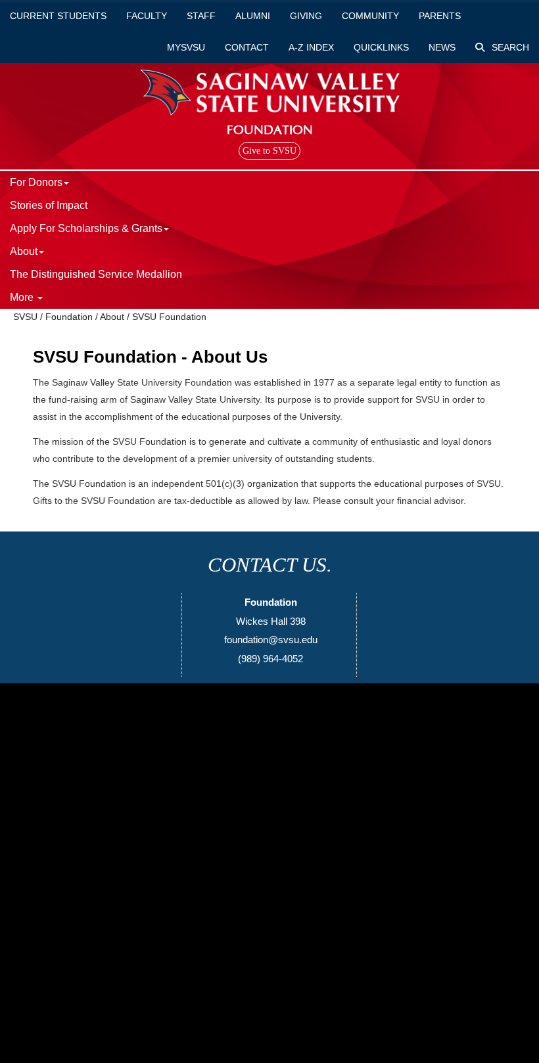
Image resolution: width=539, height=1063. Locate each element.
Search (509, 47)
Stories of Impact (48, 205)
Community (370, 16)
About (112, 316)
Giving (306, 16)
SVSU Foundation (169, 316)
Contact (247, 47)
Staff (201, 16)
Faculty (146, 16)
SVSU (25, 316)
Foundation (69, 316)
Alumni (252, 16)
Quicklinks (381, 47)
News (442, 47)
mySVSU (186, 47)
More (23, 297)
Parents (440, 16)
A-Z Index (311, 47)
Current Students (58, 16)
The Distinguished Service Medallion (96, 274)
